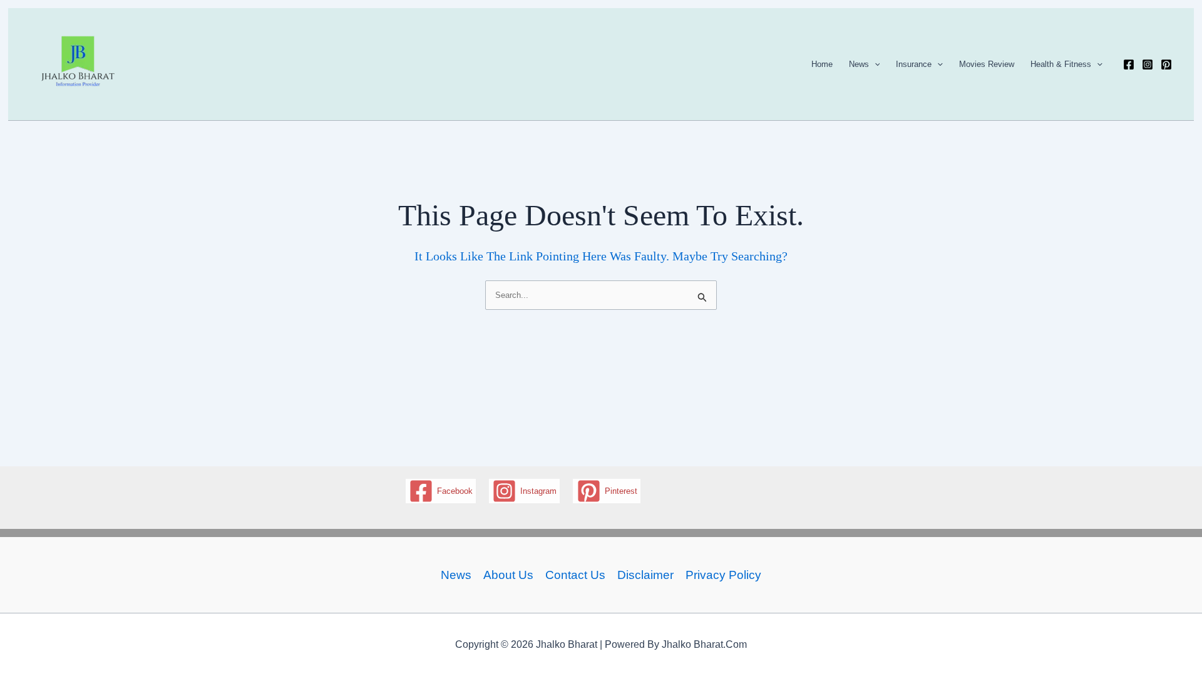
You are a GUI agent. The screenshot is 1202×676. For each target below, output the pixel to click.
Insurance (914, 64)
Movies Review (986, 64)
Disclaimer (645, 574)
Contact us (575, 574)
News (859, 64)
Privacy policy (723, 574)
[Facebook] (1128, 64)
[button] (874, 64)
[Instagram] (1147, 64)
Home (822, 64)
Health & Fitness (1060, 64)
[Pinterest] (1166, 64)
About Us (508, 574)
